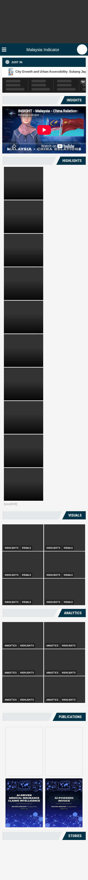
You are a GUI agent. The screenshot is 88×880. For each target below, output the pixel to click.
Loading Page (44, 851)
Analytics (11, 645)
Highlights (11, 548)
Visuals (26, 548)
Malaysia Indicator (42, 49)
